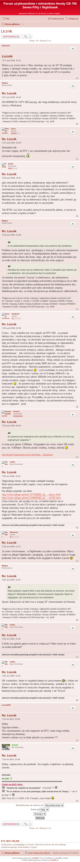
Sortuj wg (35, 809)
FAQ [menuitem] (7, 18)
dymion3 (6, 46)
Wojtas (5, 83)
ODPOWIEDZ (10, 36)
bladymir (16, 314)
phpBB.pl (54, 860)
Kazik (10, 164)
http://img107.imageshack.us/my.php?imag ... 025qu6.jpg (27, 455)
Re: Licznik (9, 93)
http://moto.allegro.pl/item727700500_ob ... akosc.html (31, 494)
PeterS (16, 411)
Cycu (13, 129)
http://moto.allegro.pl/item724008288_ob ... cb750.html (31, 497)
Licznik (6, 31)
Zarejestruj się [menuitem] (57, 18)
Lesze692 (6, 705)
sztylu (12, 462)
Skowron (14, 532)
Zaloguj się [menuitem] (73, 18)
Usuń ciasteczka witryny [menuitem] (39, 853)
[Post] (3, 60)
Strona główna (12, 853)
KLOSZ (15, 745)
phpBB (35, 858)
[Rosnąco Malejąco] (40, 814)
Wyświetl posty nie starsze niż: (30, 805)
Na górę (77, 78)
